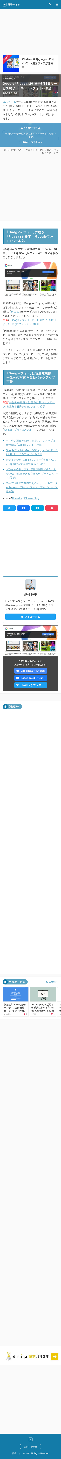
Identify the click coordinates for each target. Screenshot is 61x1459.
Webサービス (9, 78)
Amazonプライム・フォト (19, 429)
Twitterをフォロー (32, 685)
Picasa (15, 311)
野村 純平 (30, 594)
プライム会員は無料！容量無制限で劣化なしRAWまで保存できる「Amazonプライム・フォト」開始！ (32, 473)
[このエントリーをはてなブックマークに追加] (37, 508)
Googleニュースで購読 (33, 670)
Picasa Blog (31, 498)
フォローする (32, 617)
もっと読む (51, 981)
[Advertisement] (30, 187)
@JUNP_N (9, 102)
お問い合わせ (30, 1446)
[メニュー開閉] (57, 4)
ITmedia (17, 498)
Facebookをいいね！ (33, 678)
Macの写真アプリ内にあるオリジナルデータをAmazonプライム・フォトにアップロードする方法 (32, 487)
